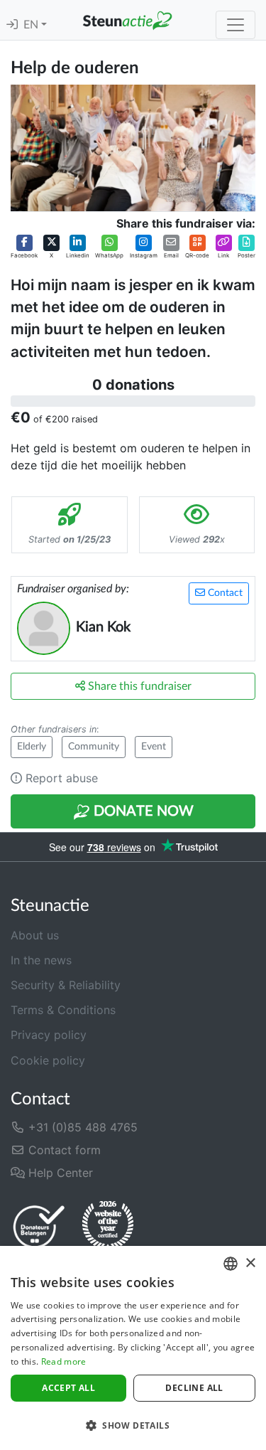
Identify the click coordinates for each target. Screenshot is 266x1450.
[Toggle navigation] (235, 25)
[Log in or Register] (12, 25)
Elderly (31, 747)
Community (93, 747)
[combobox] (230, 1264)
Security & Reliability (66, 985)
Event (153, 747)
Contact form (63, 1150)
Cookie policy (48, 1060)
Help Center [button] (59, 1173)
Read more (64, 1361)
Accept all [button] (68, 1388)
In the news (41, 960)
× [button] (250, 1263)
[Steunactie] (127, 20)
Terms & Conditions (63, 1010)
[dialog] (133, 1348)
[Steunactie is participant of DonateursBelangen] (39, 1226)
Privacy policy (49, 1035)
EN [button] (32, 25)
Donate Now (142, 811)
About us (35, 935)
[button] (24, 247)
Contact (224, 593)
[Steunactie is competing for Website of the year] (107, 1226)
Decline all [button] (194, 1388)
